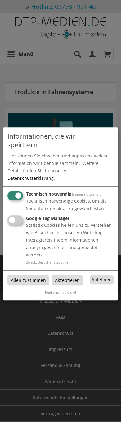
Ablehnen (102, 279)
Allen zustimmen (28, 280)
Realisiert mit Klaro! (60, 292)
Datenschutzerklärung (30, 178)
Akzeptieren (67, 280)
